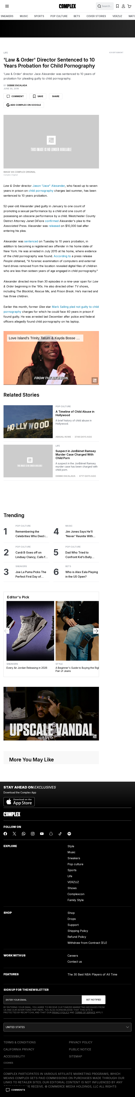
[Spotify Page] (69, 833)
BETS (77, 16)
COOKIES (8, 1062)
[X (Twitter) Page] (14, 833)
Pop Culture (63, 406)
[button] (67, 1027)
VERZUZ (117, 16)
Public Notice (80, 1049)
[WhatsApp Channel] (23, 833)
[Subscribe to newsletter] (93, 999)
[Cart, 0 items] (129, 6)
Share (55, 96)
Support (73, 925)
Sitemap (75, 1056)
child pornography (41, 190)
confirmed (52, 221)
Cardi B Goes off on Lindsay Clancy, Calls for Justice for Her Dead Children (31, 555)
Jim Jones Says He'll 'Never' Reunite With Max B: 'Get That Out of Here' (80, 534)
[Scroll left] (6, 631)
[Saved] (117, 6)
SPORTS (39, 16)
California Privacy (19, 1049)
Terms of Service (85, 1012)
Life (6, 53)
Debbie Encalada (65, 476)
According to (62, 256)
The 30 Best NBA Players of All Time (92, 974)
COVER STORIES (96, 16)
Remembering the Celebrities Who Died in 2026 (31, 534)
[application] (51, 358)
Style (59, 664)
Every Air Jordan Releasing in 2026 (27, 667)
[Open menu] (7, 6)
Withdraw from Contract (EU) (87, 943)
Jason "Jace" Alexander (49, 185)
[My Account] (123, 6)
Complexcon (76, 894)
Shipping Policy (78, 931)
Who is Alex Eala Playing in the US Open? (81, 574)
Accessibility (14, 1056)
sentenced (31, 241)
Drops (72, 919)
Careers (73, 955)
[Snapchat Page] (51, 833)
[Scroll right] (96, 631)
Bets (68, 566)
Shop (71, 913)
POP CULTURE (59, 16)
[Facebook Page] (5, 833)
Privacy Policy (60, 1012)
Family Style (76, 900)
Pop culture (75, 864)
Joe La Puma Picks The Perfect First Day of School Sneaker (30, 574)
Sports (72, 870)
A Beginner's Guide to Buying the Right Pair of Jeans (78, 669)
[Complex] (67, 6)
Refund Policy (77, 937)
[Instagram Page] (32, 833)
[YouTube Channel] (42, 833)
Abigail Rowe (63, 437)
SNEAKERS (7, 16)
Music (68, 526)
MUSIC (24, 16)
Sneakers (21, 566)
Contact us (75, 961)
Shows (72, 888)
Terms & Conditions (20, 1042)
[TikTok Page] (60, 833)
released (54, 226)
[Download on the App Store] (19, 800)
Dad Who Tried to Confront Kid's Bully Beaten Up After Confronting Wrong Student (78, 555)
